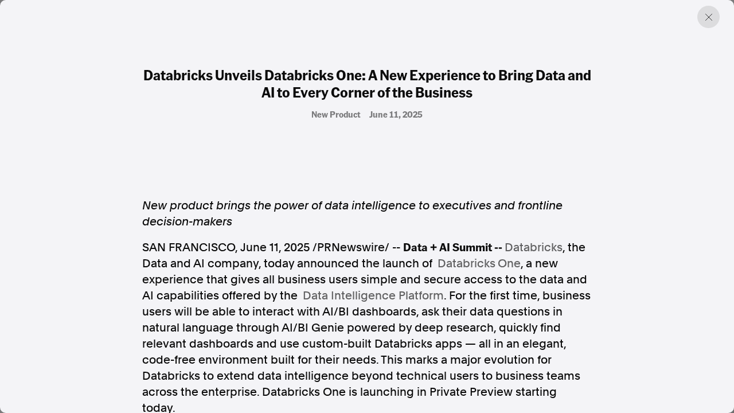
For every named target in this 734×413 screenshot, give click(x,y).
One (509, 263)
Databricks (534, 247)
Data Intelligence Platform (373, 295)
